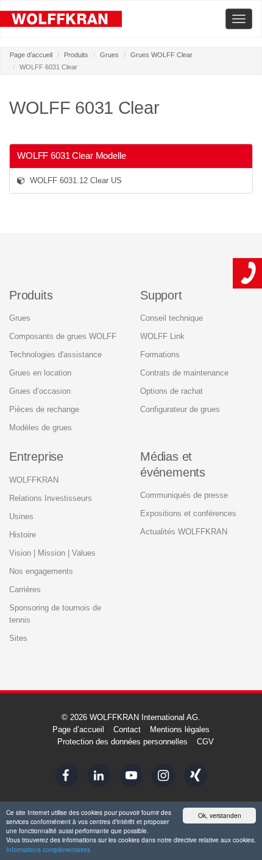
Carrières (25, 589)
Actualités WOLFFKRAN (183, 531)
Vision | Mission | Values (52, 553)
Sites (18, 638)
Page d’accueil (31, 54)
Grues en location (40, 372)
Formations (160, 354)
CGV (205, 741)
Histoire (22, 534)
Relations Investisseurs (50, 498)
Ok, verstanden (219, 815)
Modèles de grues (40, 427)
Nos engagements (41, 571)
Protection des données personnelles (122, 741)
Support (161, 295)
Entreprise (36, 456)
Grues (109, 54)
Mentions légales (180, 729)
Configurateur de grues (180, 409)
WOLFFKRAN (33, 479)
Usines (21, 516)
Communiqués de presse (184, 495)
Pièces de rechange (44, 409)
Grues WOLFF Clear (161, 54)
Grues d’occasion (40, 391)
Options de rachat (171, 391)
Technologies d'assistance (55, 354)
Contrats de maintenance (184, 372)
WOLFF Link (162, 336)
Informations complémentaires (48, 849)
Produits (76, 54)
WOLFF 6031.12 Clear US (73, 180)
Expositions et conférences (188, 513)
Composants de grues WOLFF (62, 336)
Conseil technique (171, 318)
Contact (127, 729)
